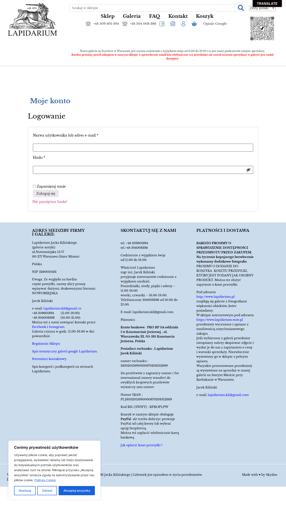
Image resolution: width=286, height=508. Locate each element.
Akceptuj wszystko (76, 490)
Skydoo (271, 475)
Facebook (39, 327)
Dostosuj (25, 490)
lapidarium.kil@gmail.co (62, 308)
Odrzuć (47, 490)
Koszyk (205, 16)
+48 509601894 (137, 243)
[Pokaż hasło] (248, 170)
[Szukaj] (241, 7)
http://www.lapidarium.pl (215, 297)
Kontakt (178, 16)
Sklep (108, 16)
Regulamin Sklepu (46, 344)
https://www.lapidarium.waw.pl (219, 320)
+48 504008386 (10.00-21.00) (56, 318)
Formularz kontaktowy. (49, 359)
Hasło (48, 157)
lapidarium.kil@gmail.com (153, 312)
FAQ (154, 16)
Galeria (132, 16)
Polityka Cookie (45, 480)
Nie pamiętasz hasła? (49, 202)
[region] (54, 470)
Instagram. (57, 327)
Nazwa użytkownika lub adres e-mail (75, 134)
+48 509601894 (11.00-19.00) (56, 313)
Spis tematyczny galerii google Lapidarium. (65, 351)
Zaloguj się (45, 193)
